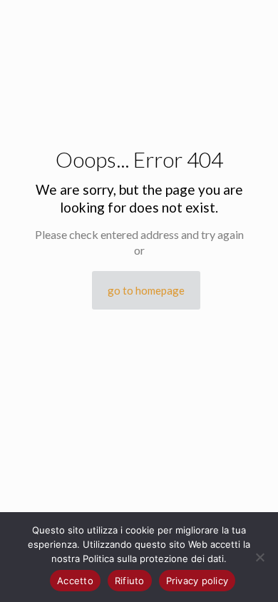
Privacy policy (197, 580)
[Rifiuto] (260, 557)
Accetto (75, 580)
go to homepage (146, 290)
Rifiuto (130, 580)
